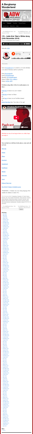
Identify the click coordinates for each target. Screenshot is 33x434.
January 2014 (5, 417)
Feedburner (4, 168)
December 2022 (6, 265)
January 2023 (5, 264)
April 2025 (5, 231)
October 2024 (5, 236)
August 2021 (5, 288)
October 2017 (5, 354)
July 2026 (5, 213)
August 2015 (5, 390)
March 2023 (5, 261)
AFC (7, 197)
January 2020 (5, 315)
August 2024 (5, 239)
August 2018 (5, 340)
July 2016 (5, 375)
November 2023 (6, 249)
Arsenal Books (22, 23)
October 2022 (5, 268)
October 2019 (5, 320)
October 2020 (5, 302)
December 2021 (6, 282)
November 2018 (6, 335)
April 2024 (5, 242)
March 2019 (5, 330)
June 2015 (5, 393)
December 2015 (6, 384)
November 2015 (6, 385)
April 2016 (5, 378)
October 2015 (5, 387)
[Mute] (24, 44)
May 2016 (5, 377)
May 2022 (5, 275)
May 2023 (5, 258)
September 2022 (6, 269)
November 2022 (6, 266)
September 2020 (6, 304)
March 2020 (5, 312)
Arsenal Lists (5, 26)
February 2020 (5, 314)
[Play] (4, 44)
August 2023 (5, 254)
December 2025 (6, 222)
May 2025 (5, 229)
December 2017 (6, 351)
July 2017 (5, 358)
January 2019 (5, 332)
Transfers (15, 23)
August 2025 (5, 228)
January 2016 (5, 383)
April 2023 (5, 259)
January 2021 (5, 298)
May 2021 (5, 292)
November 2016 (6, 370)
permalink (4, 203)
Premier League (25, 200)
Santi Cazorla (7, 202)
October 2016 (5, 371)
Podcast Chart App (6, 183)
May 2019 (5, 327)
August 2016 (5, 374)
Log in (4, 430)
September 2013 (6, 423)
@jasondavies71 (9, 68)
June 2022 (5, 274)
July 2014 (5, 408)
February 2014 (5, 415)
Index (17, 26)
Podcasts (9, 23)
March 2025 (5, 232)
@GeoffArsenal (9, 75)
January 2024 (5, 246)
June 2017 (5, 360)
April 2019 (5, 328)
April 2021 (5, 294)
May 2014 (5, 411)
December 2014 (6, 401)
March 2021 (5, 295)
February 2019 (5, 331)
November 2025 (6, 224)
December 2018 (6, 334)
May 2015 (5, 394)
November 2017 (6, 352)
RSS (8, 48)
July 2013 (5, 426)
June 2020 (5, 308)
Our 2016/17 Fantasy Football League (11, 187)
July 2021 (5, 289)
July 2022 (5, 272)
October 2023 (5, 251)
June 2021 (5, 291)
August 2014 (5, 407)
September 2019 (6, 321)
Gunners (24, 199)
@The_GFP (9, 81)
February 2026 (5, 219)
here (6, 98)
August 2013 (5, 424)
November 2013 (6, 420)
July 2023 (5, 255)
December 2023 (6, 248)
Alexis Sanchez (23, 197)
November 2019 (6, 318)
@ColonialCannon (11, 77)
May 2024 (5, 241)
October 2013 (5, 421)
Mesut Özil (12, 200)
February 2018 (5, 348)
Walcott (23, 202)
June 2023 (5, 256)
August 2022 (5, 271)
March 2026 (5, 218)
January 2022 (5, 281)
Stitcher (4, 171)
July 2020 (5, 307)
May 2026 (5, 215)
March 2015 (5, 397)
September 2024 (6, 238)
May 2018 (5, 344)
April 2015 (5, 395)
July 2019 (5, 324)
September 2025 (6, 226)
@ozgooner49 (8, 73)
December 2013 (6, 418)
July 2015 (5, 391)
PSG (3, 202)
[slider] (28, 43)
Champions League (13, 199)
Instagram (4, 175)
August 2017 (5, 357)
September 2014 (6, 405)
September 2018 (6, 338)
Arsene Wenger (5, 199)
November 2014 (6, 403)
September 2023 (6, 252)
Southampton (13, 202)
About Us (12, 26)
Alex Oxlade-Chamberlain (13, 197)
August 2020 (5, 305)
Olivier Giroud (18, 200)
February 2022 (5, 279)
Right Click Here (6, 102)
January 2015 (5, 400)
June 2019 (5, 325)
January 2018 (5, 350)
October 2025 (5, 225)
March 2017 (5, 364)
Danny (17, 40)
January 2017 (5, 367)
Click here (4, 90)
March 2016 (5, 380)
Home (3, 23)
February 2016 (5, 381)
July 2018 (5, 341)
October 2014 (5, 404)
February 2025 (5, 234)
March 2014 (5, 414)
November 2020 (6, 301)
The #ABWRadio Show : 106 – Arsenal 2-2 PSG (9, 32)
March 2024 (5, 244)
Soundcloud (5, 164)
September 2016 (6, 373)
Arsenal (28, 197)
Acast (3, 179)
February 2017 (5, 365)
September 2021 (6, 287)
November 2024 (6, 235)
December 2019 (6, 317)
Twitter (3, 152)
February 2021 (5, 297)
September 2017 (6, 355)
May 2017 (5, 361)
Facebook (4, 160)
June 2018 (5, 342)
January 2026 (5, 221)
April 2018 (5, 345)
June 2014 (5, 410)
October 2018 (5, 337)
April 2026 (5, 216)
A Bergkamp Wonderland (9, 5)
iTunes (3, 156)
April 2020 (5, 311)
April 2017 (5, 362)
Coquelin (20, 199)
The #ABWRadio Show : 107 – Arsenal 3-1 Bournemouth (24, 32)
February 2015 (5, 398)
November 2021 (6, 284)
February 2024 (5, 245)
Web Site (4, 148)
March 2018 (5, 347)
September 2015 (6, 388)
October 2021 (5, 285)
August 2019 (5, 322)
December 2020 (6, 299)
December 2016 (6, 368)
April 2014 (5, 413)
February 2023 (5, 262)
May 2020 (5, 309)
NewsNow (14, 196)
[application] (16, 43)
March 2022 (5, 278)
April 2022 (5, 277)
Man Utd (8, 200)
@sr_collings (13, 79)
